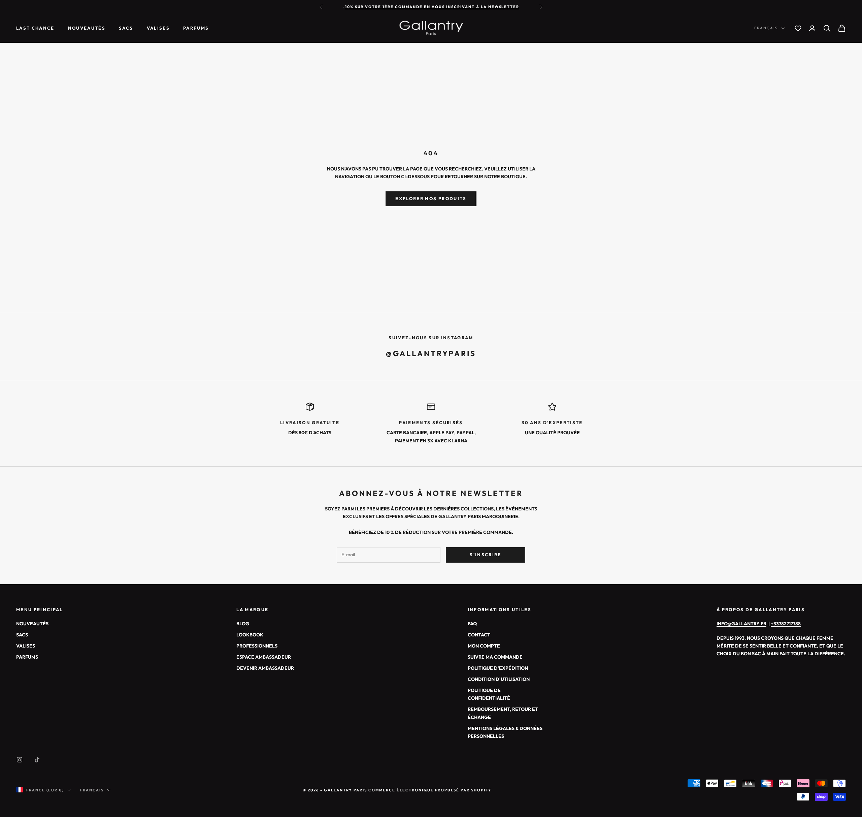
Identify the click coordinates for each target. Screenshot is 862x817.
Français (766, 28)
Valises (158, 28)
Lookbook (249, 635)
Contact (479, 635)
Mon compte (484, 646)
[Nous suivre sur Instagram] (19, 759)
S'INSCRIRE (485, 554)
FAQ (472, 624)
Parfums (196, 28)
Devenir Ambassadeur (265, 668)
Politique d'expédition (498, 668)
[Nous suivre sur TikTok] (37, 759)
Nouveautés (86, 28)
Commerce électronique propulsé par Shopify (430, 790)
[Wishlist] (798, 28)
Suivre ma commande (495, 657)
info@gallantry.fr (741, 624)
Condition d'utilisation (499, 679)
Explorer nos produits (430, 198)
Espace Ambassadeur (263, 657)
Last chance (35, 28)
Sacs (126, 28)
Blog (242, 624)
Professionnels (256, 646)
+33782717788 (786, 624)
